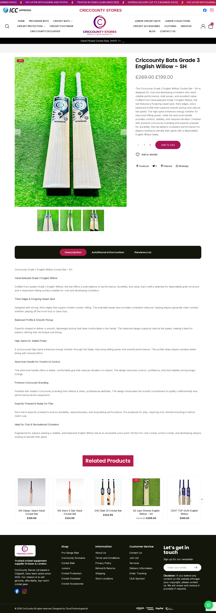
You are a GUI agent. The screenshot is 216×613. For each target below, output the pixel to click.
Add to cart (168, 144)
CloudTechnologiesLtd (77, 608)
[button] (31, 504)
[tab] (73, 252)
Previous (18, 132)
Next (124, 132)
